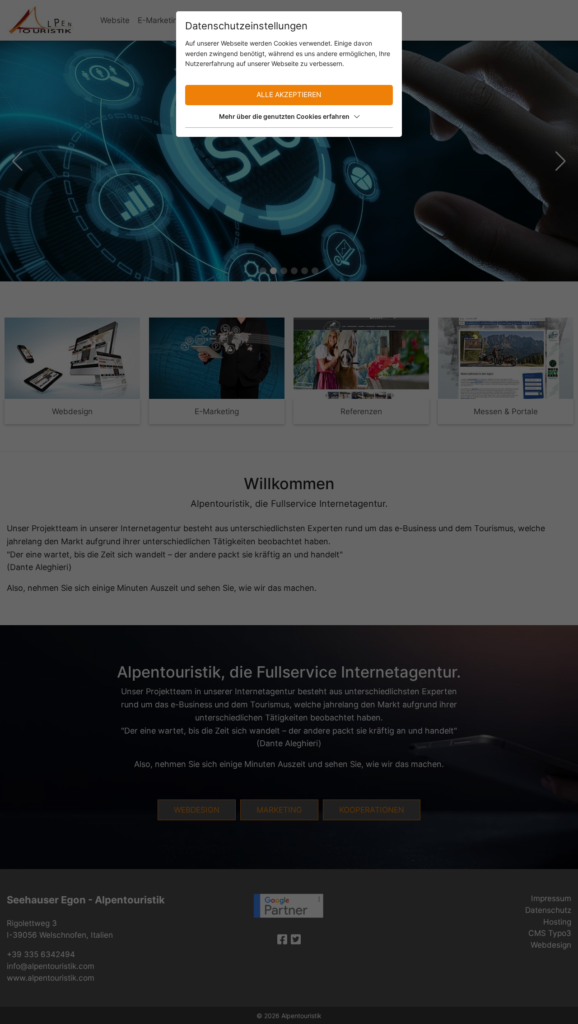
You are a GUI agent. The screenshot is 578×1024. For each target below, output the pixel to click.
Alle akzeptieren (289, 94)
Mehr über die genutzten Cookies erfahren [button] (284, 116)
